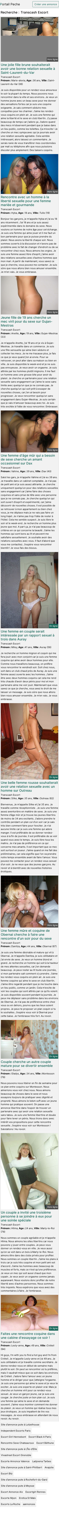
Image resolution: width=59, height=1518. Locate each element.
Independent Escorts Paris (16, 1430)
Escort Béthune (45, 1442)
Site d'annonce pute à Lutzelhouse (20, 1424)
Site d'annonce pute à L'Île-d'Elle (19, 1449)
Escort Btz (6, 1473)
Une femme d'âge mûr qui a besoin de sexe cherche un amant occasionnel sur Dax (28, 459)
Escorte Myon (8, 1498)
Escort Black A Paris (40, 1436)
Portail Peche (10, 4)
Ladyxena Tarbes (41, 1461)
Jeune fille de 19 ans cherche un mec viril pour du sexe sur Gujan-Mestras (26, 321)
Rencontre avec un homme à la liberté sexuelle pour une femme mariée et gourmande (26, 201)
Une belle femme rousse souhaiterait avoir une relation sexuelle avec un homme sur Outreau (29, 786)
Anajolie (49, 1467)
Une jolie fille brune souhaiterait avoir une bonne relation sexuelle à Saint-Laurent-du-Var (28, 69)
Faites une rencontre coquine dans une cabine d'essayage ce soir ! (28, 1336)
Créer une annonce (45, 4)
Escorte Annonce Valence (15, 1461)
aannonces (29, 1504)
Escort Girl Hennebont (13, 1436)
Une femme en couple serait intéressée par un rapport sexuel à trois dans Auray (27, 635)
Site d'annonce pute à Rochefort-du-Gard (24, 1479)
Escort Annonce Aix (12, 1491)
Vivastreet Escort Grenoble (16, 1455)
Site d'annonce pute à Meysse (17, 1485)
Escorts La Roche (10, 1504)
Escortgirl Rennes (35, 1491)
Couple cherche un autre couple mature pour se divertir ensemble (27, 1064)
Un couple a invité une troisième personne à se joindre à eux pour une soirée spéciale (26, 1216)
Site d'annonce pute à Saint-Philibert (21, 1467)
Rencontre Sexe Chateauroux (17, 1442)
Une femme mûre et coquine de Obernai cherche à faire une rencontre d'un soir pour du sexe (26, 934)
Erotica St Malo (27, 1498)
